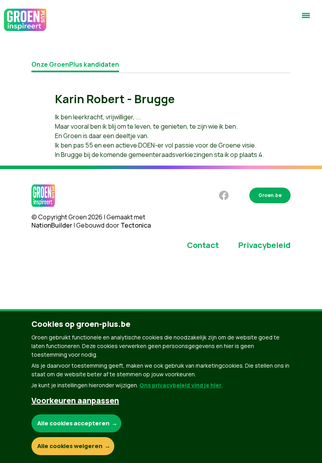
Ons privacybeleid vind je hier (180, 385)
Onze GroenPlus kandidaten (75, 64)
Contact (203, 245)
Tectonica (136, 225)
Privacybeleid (264, 245)
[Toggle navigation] (306, 19)
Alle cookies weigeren (69, 446)
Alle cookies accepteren (73, 423)
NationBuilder (51, 225)
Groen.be (270, 195)
